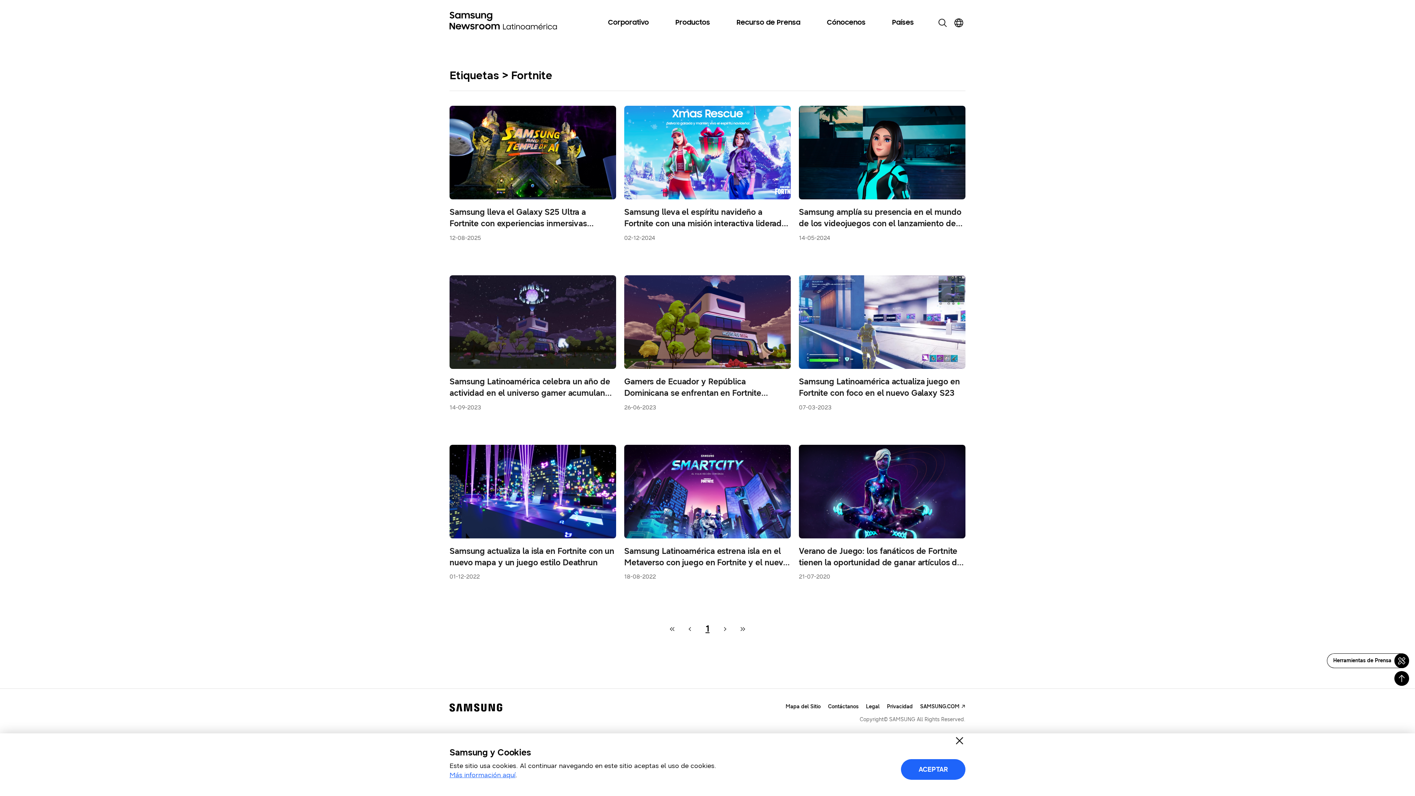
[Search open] (942, 22)
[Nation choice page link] (958, 22)
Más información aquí (483, 775)
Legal (873, 707)
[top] (1401, 678)
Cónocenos (846, 23)
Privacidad (900, 707)
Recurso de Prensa (768, 23)
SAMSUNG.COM (940, 707)
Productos (692, 23)
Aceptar (933, 769)
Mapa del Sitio (803, 707)
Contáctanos (843, 707)
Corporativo (628, 23)
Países (903, 23)
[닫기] (959, 741)
